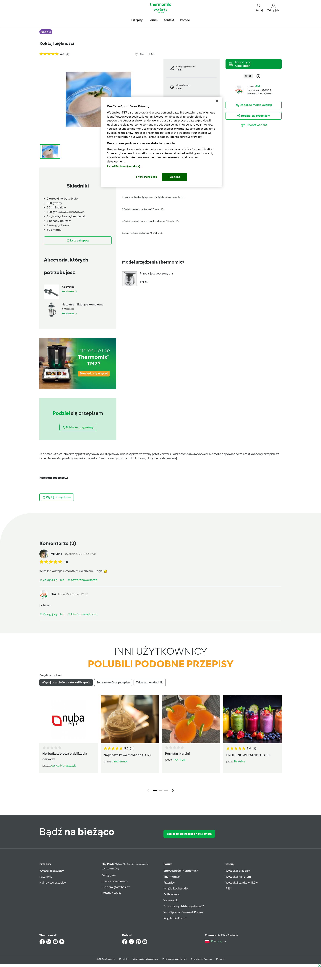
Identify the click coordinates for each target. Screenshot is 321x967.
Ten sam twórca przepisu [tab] (113, 682)
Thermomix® (172, 876)
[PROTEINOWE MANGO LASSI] (252, 719)
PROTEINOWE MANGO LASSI (248, 755)
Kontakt (124, 959)
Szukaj (230, 864)
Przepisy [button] (137, 20)
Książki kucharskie (175, 888)
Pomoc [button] (185, 20)
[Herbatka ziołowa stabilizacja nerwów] (68, 719)
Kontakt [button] (168, 20)
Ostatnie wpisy (111, 893)
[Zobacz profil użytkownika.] (239, 89)
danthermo (119, 761)
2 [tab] (160, 790)
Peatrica (239, 761)
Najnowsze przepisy (52, 882)
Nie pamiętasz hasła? (115, 887)
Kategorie (45, 876)
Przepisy (45, 864)
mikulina (56, 554)
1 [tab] (155, 790)
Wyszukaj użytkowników (242, 882)
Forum (167, 864)
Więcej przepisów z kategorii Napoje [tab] (66, 682)
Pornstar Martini (177, 753)
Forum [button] (153, 20)
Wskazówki (170, 900)
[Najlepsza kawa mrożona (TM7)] (130, 719)
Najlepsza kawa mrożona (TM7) (127, 755)
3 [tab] (166, 790)
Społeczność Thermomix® (180, 870)
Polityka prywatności (174, 959)
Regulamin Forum (175, 918)
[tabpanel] (160, 744)
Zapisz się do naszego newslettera (189, 834)
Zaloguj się (108, 875)
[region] (161, 142)
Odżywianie (171, 894)
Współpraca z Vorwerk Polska (183, 912)
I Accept (174, 177)
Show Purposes (146, 176)
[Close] (217, 101)
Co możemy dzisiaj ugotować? (183, 906)
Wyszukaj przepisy (51, 870)
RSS (228, 888)
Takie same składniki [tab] (149, 682)
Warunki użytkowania (145, 959)
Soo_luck (179, 760)
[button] (259, 7)
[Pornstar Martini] (191, 719)
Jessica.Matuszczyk (63, 765)
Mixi (257, 86)
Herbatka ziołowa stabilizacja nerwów (64, 756)
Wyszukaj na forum (238, 876)
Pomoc (220, 959)
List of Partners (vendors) (123, 166)
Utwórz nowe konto (114, 881)
